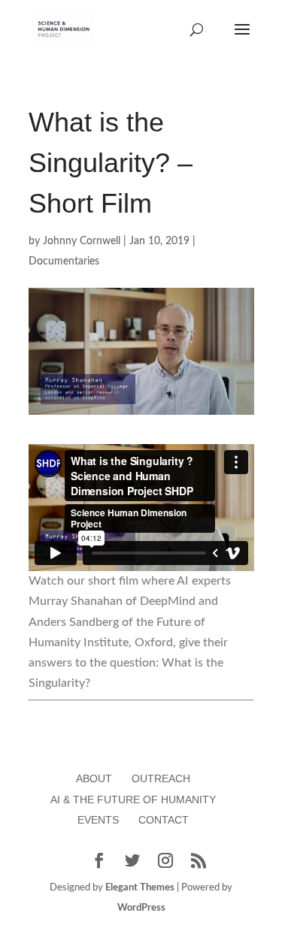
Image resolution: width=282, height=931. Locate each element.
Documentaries (64, 261)
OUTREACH (161, 778)
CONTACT (163, 820)
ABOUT (94, 778)
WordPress (141, 908)
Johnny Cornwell (81, 241)
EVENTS (98, 820)
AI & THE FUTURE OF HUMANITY (133, 799)
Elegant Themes (139, 888)
